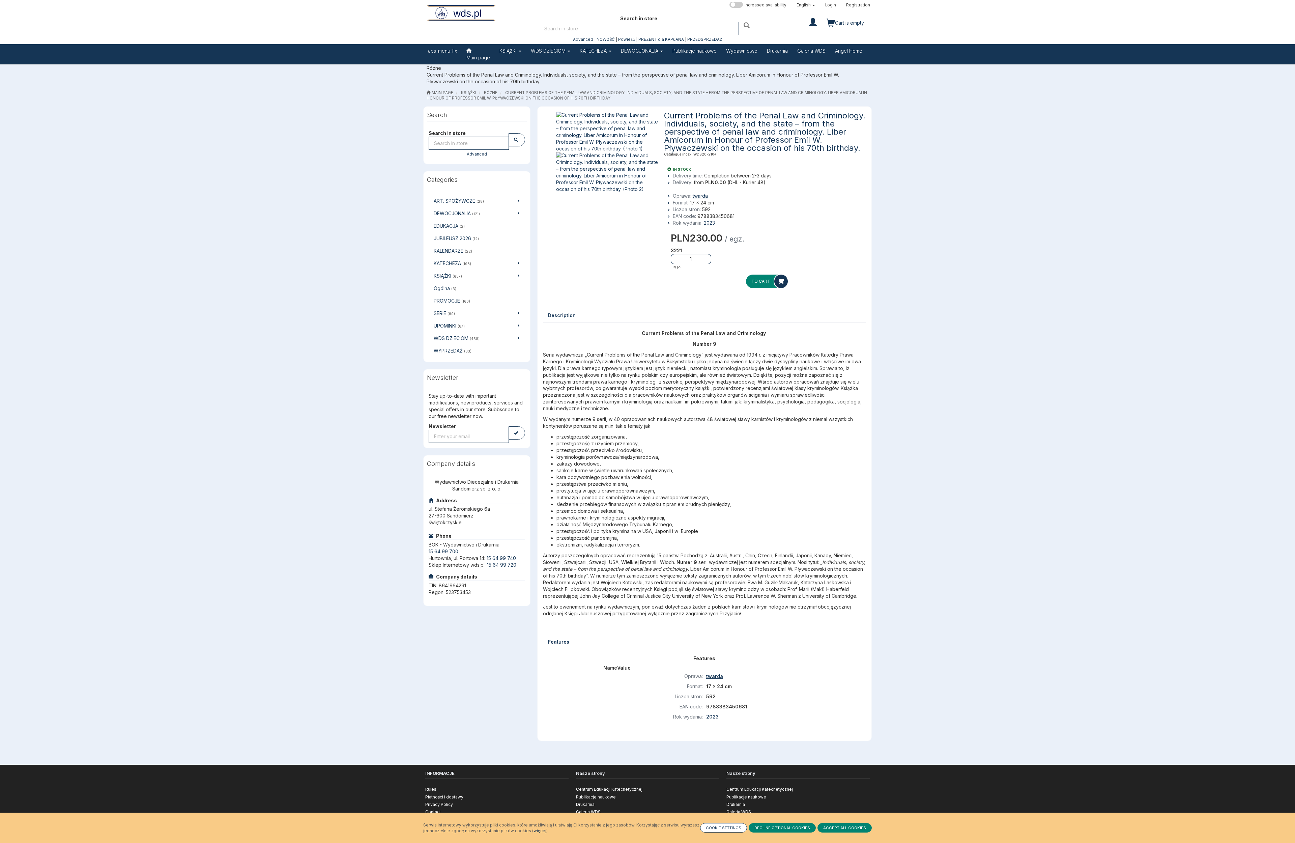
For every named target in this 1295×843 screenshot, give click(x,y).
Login (830, 5)
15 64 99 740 (501, 558)
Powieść (626, 39)
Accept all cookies (844, 827)
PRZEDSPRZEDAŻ (704, 39)
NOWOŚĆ (606, 39)
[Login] (813, 22)
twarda (700, 196)
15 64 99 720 (501, 565)
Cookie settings (723, 827)
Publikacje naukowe (596, 796)
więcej (540, 830)
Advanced (583, 39)
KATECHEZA (594, 51)
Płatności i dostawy (444, 796)
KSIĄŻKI (508, 51)
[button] (806, 5)
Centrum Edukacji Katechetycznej (609, 789)
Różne (490, 92)
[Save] (517, 433)
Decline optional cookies (782, 827)
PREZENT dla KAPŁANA (661, 39)
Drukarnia (585, 804)
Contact (433, 811)
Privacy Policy (439, 804)
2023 (709, 223)
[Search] (747, 25)
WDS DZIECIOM (549, 51)
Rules (430, 789)
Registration (858, 5)
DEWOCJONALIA (640, 51)
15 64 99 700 (443, 551)
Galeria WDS (588, 811)
